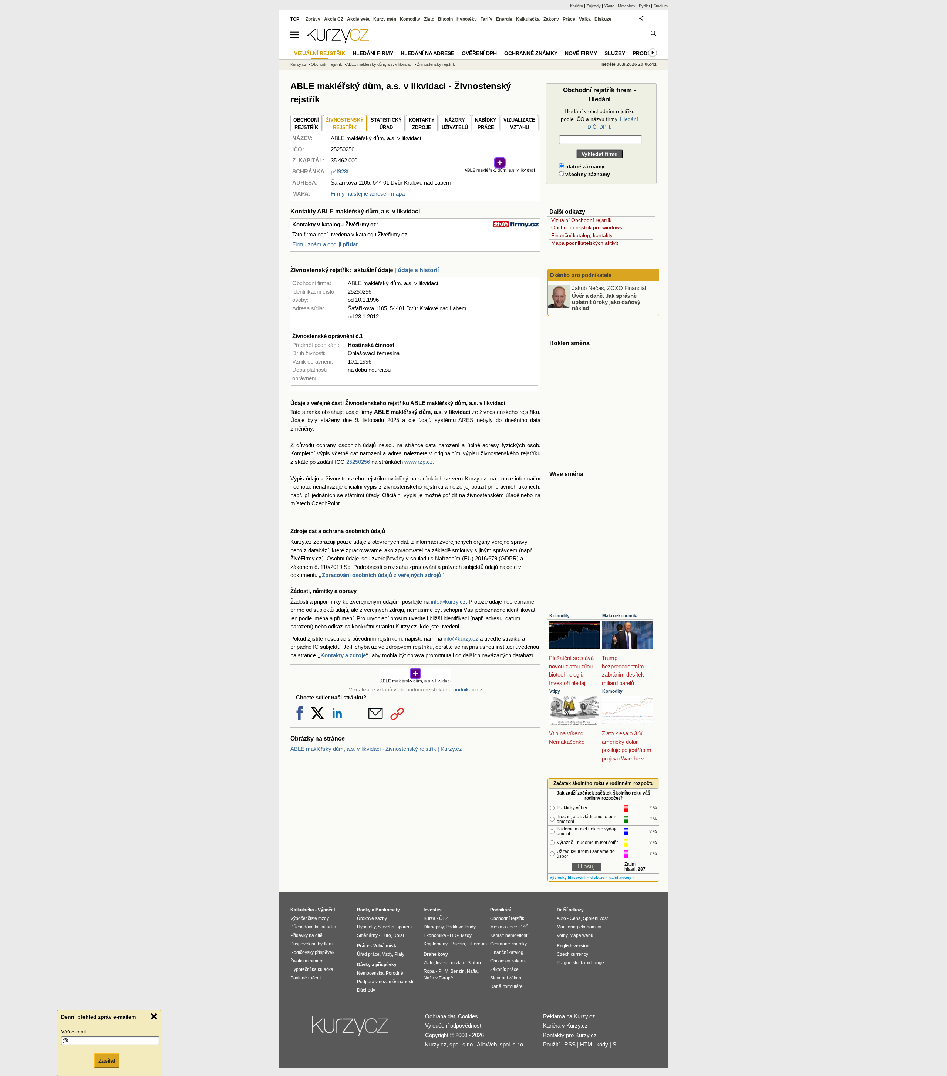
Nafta (472, 971)
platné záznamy (584, 166)
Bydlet (644, 6)
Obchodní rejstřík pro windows (586, 227)
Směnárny (367, 935)
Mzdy (387, 954)
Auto (561, 918)
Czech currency (572, 954)
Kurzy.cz (298, 64)
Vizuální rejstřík (319, 53)
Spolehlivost (595, 918)
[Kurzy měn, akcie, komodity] (351, 1029)
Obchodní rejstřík (326, 64)
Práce (569, 19)
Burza (429, 918)
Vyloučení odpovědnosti (453, 1025)
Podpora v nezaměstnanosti (385, 981)
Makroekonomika (620, 615)
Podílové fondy (461, 927)
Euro (386, 935)
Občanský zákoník (508, 961)
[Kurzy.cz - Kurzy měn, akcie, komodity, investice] (338, 41)
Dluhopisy (434, 927)
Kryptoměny (436, 944)
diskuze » (599, 878)
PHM (443, 971)
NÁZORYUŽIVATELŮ (455, 123)
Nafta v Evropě (438, 978)
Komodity (559, 615)
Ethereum (477, 944)
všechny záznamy (587, 174)
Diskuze (602, 19)
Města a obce (503, 927)
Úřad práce (368, 954)
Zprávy (313, 19)
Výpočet (326, 910)
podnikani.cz (467, 689)
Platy (399, 954)
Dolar (398, 935)
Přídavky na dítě (306, 935)
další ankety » (622, 878)
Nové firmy (581, 53)
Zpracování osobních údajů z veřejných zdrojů (381, 575)
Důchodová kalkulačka (313, 927)
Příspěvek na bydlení (311, 944)
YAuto (609, 6)
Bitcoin (445, 19)
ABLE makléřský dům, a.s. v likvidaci (379, 64)
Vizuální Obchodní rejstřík (581, 220)
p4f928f (339, 171)
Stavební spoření (395, 927)
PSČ (524, 927)
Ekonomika (435, 935)
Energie (504, 19)
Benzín (458, 971)
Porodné (394, 973)
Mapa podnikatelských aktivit (584, 243)
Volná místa (385, 945)
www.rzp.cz (418, 462)
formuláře (513, 986)
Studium (660, 6)
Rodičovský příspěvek (312, 952)
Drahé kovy (436, 954)
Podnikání (500, 910)
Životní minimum (306, 961)
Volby (562, 935)
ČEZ (443, 918)
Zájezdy (593, 6)
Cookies (468, 1016)
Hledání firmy (373, 53)
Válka (585, 19)
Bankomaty (387, 910)
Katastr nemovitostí (509, 935)
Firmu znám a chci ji (325, 244)
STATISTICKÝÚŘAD (386, 123)
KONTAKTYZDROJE (422, 123)
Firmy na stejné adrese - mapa (368, 193)
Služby (614, 53)
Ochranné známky (530, 53)
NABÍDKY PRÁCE (485, 123)
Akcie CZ (333, 19)
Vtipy (554, 691)
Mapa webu (581, 935)
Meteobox (627, 6)
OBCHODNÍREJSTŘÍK (306, 123)
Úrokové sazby (372, 918)
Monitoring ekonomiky (579, 927)
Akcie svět (358, 19)
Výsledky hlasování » (569, 878)
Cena (575, 918)
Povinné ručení (305, 978)
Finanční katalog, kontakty (582, 235)
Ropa (429, 971)
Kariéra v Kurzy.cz (565, 1025)
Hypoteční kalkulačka (311, 969)
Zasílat (106, 1060)
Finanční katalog (506, 952)
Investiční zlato (450, 962)
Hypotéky (466, 19)
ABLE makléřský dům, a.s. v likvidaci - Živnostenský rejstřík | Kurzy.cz (376, 749)
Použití (551, 1044)
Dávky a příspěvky (377, 964)
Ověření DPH (479, 53)
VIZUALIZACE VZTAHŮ (519, 123)
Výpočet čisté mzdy (309, 918)
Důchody (366, 990)
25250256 (358, 462)
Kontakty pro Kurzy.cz (570, 1035)
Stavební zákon (505, 978)
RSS (570, 1044)
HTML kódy (594, 1044)
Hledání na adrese (427, 53)
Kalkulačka (528, 19)
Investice (433, 910)
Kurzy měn (384, 19)
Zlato (429, 19)
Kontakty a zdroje (343, 655)
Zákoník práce (504, 969)
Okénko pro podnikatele (580, 275)
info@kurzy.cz (448, 601)
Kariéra (576, 6)
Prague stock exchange (580, 962)
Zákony (551, 19)
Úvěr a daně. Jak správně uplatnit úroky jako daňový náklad (606, 302)
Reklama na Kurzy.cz (569, 1016)
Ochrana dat (440, 1016)
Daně (495, 986)
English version (573, 945)
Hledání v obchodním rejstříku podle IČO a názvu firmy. (599, 119)
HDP (454, 935)
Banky (364, 910)
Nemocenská (370, 973)
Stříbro (474, 962)
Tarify (486, 19)
